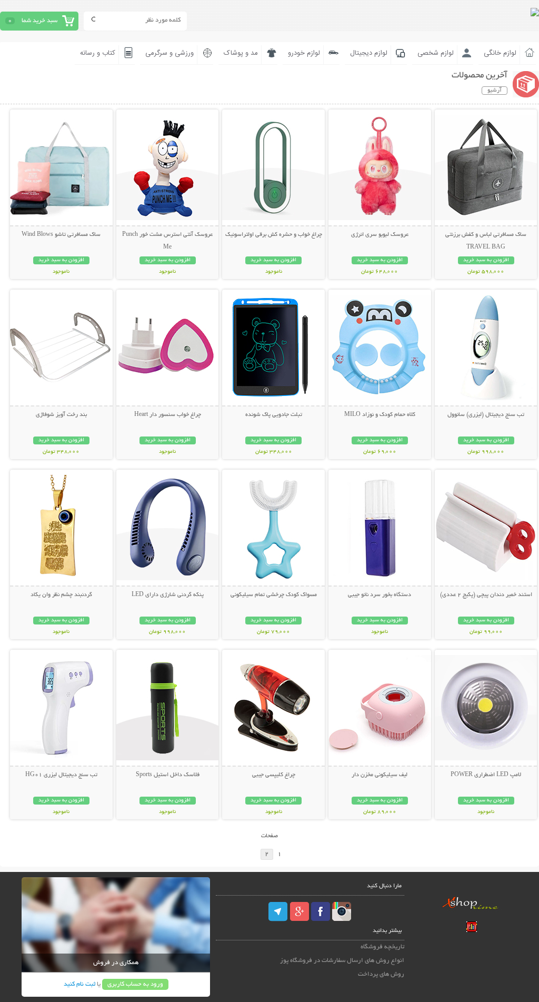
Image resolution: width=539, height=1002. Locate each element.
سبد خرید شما (39, 20)
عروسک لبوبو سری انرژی (379, 235)
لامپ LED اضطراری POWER (486, 775)
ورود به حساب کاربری (135, 984)
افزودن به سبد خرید (486, 260)
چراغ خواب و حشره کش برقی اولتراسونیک (273, 235)
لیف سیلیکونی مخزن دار (379, 775)
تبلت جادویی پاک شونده (273, 415)
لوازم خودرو (304, 53)
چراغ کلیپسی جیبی (273, 775)
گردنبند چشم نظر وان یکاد (61, 595)
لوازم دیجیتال (368, 53)
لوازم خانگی (500, 53)
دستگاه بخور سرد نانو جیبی (379, 595)
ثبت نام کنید (79, 984)
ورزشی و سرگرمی (169, 53)
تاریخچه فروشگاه (382, 947)
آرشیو (494, 90)
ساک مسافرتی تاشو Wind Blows (61, 235)
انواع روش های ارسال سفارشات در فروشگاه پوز (342, 960)
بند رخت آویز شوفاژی (61, 415)
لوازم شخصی (435, 53)
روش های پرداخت (381, 974)
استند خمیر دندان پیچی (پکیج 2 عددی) (486, 595)
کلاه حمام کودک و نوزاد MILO (379, 415)
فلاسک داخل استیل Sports (167, 775)
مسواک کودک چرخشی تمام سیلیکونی (274, 595)
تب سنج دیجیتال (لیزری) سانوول (485, 415)
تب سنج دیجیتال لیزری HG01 (61, 775)
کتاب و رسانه (97, 53)
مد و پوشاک (241, 53)
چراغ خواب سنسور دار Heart (167, 415)
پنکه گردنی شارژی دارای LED (168, 595)
